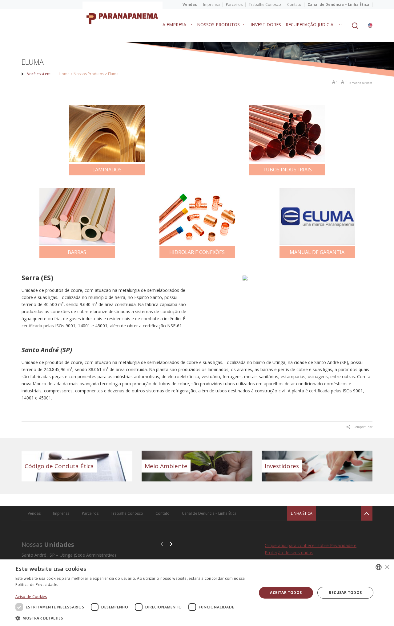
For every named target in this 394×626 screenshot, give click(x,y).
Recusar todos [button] (345, 592)
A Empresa (174, 24)
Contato (294, 4)
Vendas (190, 4)
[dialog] (197, 592)
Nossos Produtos (218, 24)
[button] (132, 617)
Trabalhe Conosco (265, 4)
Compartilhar (362, 427)
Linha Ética (301, 513)
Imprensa (211, 4)
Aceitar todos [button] (286, 592)
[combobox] (379, 567)
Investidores (266, 24)
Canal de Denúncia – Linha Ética (338, 4)
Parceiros (234, 4)
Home (64, 73)
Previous (162, 544)
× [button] (387, 567)
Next (171, 544)
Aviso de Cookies (31, 596)
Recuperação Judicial (311, 24)
